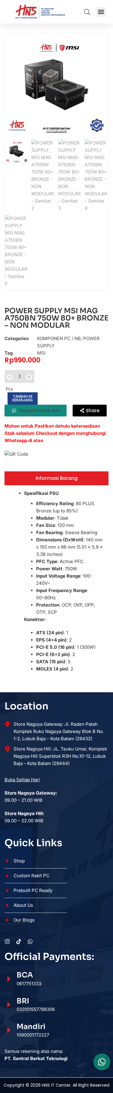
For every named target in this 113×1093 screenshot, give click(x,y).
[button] (101, 12)
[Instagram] (7, 941)
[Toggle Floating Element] (101, 1061)
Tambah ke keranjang (22, 398)
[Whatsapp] (30, 941)
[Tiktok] (18, 941)
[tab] (56, 478)
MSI (41, 353)
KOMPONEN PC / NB (59, 338)
